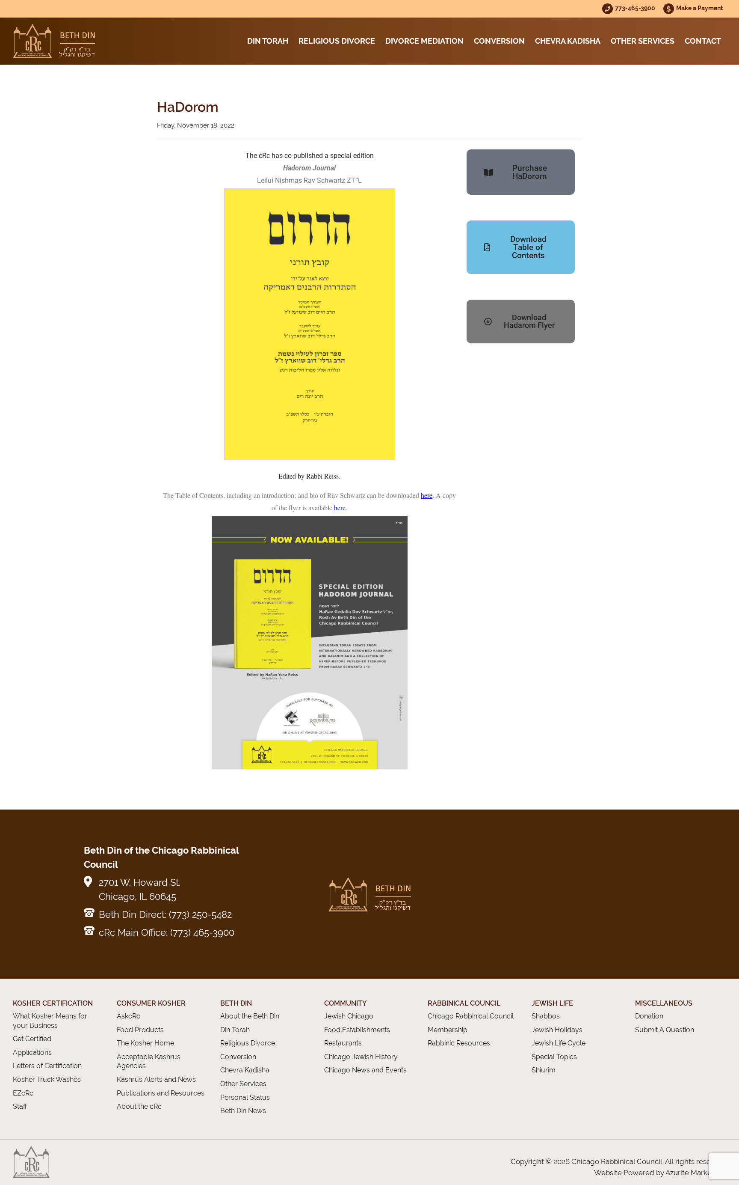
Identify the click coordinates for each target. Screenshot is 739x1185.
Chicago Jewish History (361, 1057)
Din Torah (267, 40)
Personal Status (245, 1097)
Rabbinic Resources (459, 1043)
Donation (649, 1016)
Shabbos (546, 1016)
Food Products (140, 1030)
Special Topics (554, 1057)
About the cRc (139, 1106)
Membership (447, 1030)
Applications (32, 1052)
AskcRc (128, 1016)
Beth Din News (243, 1111)
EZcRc (23, 1093)
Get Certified (32, 1039)
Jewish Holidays (557, 1030)
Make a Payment (699, 8)
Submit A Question (664, 1030)
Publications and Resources (160, 1093)
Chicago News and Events (365, 1070)
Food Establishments (357, 1030)
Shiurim (544, 1070)
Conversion (499, 40)
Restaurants (343, 1043)
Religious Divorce (337, 40)
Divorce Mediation (424, 40)
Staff (20, 1106)
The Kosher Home (145, 1043)
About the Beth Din (249, 1016)
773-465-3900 (635, 8)
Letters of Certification (47, 1066)
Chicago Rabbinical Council (471, 1016)
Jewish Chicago (348, 1016)
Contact (703, 40)
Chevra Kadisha (567, 40)
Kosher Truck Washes (47, 1079)
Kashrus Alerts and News (156, 1079)
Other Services (642, 40)
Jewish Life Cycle (558, 1043)
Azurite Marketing (695, 1172)
